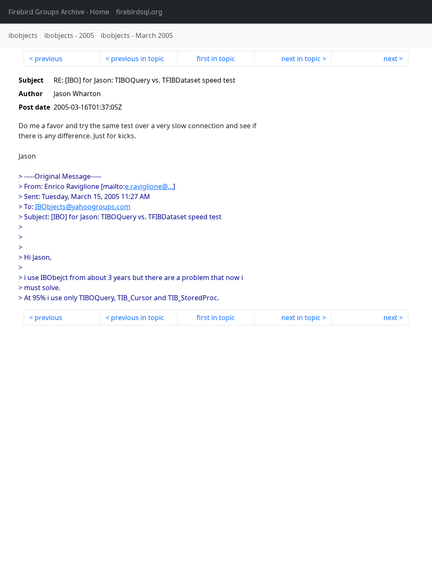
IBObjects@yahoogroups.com (82, 206)
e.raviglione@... (149, 186)
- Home (58, 11)
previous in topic (137, 58)
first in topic (216, 58)
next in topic (301, 58)
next (390, 58)
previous (48, 58)
